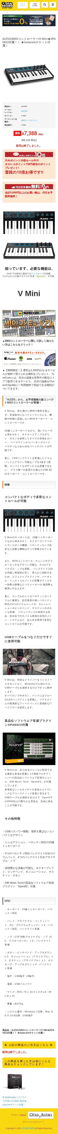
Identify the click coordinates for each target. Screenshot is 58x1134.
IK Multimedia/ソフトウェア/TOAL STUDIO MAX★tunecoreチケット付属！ (14, 1101)
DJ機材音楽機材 (34, 4)
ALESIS (24, 111)
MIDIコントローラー (29, 120)
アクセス (14, 1115)
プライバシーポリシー (32, 1122)
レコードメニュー (22, 4)
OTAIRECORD (28, 1128)
